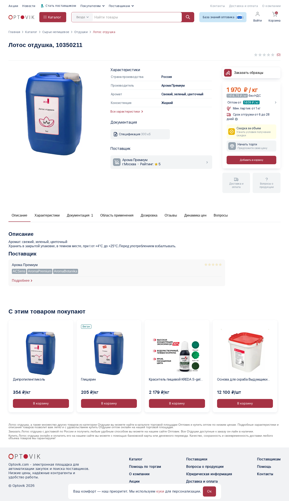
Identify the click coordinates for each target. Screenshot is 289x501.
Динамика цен (195, 215)
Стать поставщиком (60, 5)
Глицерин (88, 379)
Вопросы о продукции (205, 467)
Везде (80, 17)
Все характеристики (125, 111)
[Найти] (186, 17)
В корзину (41, 403)
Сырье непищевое (55, 32)
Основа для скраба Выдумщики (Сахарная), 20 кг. (242, 379)
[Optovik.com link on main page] (21, 17)
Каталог (31, 32)
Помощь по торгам (145, 467)
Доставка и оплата (243, 6)
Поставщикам (119, 6)
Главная (14, 32)
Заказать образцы (248, 73)
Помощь (264, 467)
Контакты (217, 6)
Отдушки (81, 32)
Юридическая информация (209, 474)
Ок (209, 491)
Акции (13, 6)
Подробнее (21, 280)
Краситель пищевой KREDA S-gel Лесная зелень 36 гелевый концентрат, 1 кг (174, 379)
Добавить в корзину (251, 160)
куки (160, 491)
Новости (28, 6)
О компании (271, 6)
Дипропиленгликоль (29, 379)
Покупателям (90, 6)
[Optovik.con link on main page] (24, 456)
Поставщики (196, 459)
